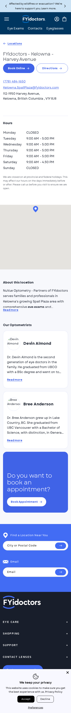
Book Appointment (24, 502)
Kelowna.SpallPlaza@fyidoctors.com (31, 87)
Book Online (16, 68)
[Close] (67, 672)
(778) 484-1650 (14, 81)
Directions (50, 68)
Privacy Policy (53, 692)
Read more (10, 310)
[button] (65, 6)
